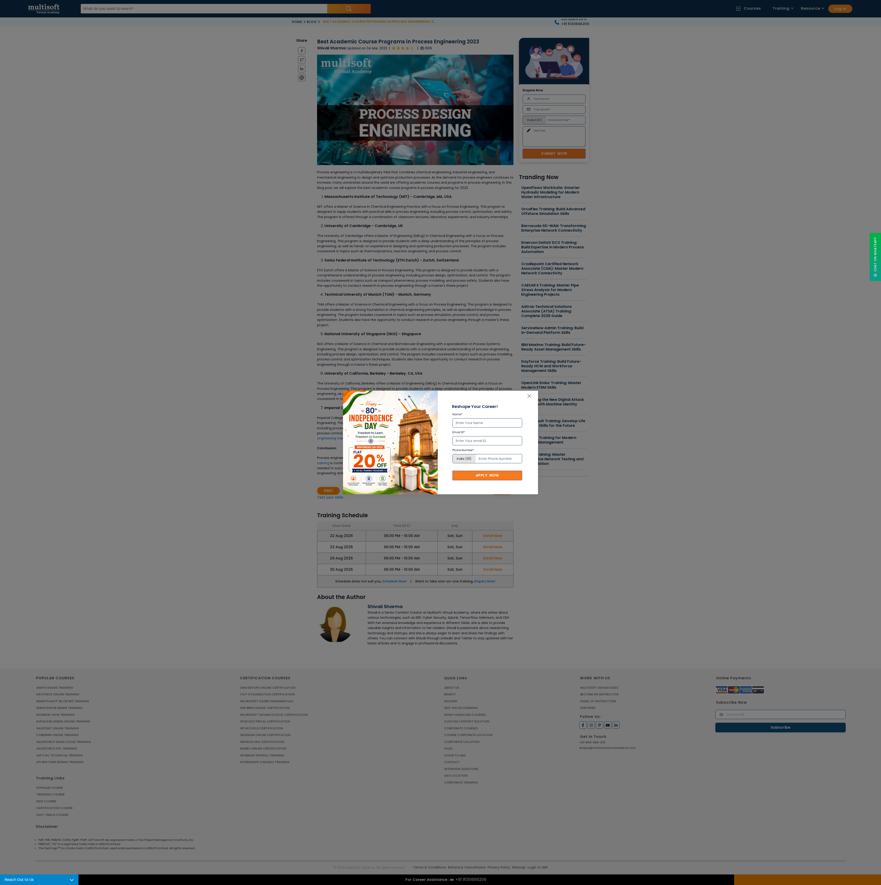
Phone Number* (463, 450)
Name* (457, 414)
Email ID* (458, 432)
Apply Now (487, 475)
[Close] (529, 396)
